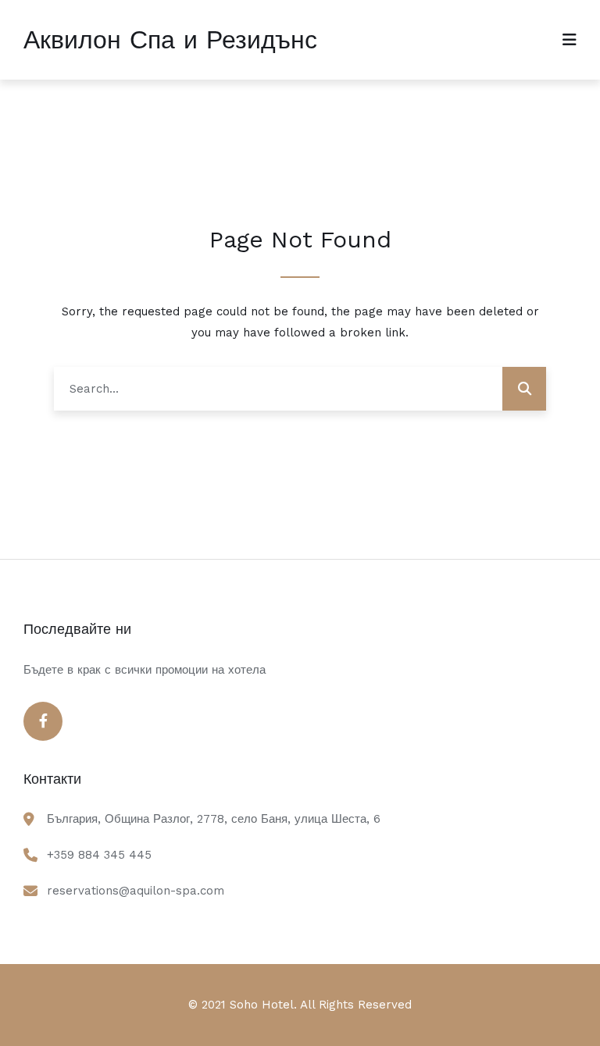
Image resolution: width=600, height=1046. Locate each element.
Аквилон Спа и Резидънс (170, 40)
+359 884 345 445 (99, 855)
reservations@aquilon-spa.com (135, 891)
